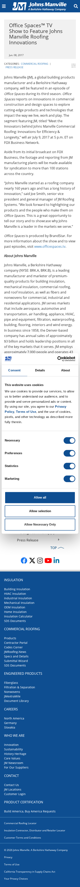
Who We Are (14, 735)
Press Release (14, 67)
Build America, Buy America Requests (30, 811)
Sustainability (13, 749)
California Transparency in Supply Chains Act (29, 871)
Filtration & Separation (19, 687)
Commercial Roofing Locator (20, 823)
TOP (53, 548)
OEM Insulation (14, 607)
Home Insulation (15, 612)
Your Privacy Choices (16, 878)
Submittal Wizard (16, 661)
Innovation (11, 745)
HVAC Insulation (15, 594)
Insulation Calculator (18, 616)
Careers (11, 709)
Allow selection (40, 511)
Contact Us (11, 785)
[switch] (69, 453)
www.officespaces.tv (49, 246)
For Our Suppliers (16, 767)
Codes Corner (13, 647)
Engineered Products (23, 673)
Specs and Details (16, 656)
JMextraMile (12, 696)
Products (10, 638)
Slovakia (9, 727)
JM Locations (12, 789)
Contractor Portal (15, 643)
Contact (11, 775)
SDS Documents (15, 621)
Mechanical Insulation (19, 603)
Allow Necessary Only (40, 524)
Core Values (12, 758)
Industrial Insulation (18, 598)
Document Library (16, 701)
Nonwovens (12, 692)
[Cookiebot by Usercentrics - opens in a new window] (57, 358)
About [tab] (65, 370)
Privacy (8, 857)
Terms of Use (11, 864)
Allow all (40, 497)
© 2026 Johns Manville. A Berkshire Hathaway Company (36, 850)
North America (14, 718)
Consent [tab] (14, 370)
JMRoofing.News (15, 652)
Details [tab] (40, 370)
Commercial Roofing (34, 64)
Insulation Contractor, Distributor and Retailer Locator (34, 830)
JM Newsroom (13, 763)
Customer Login (15, 794)
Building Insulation (17, 589)
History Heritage (15, 754)
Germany (10, 723)
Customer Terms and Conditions (22, 837)
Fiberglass (11, 683)
